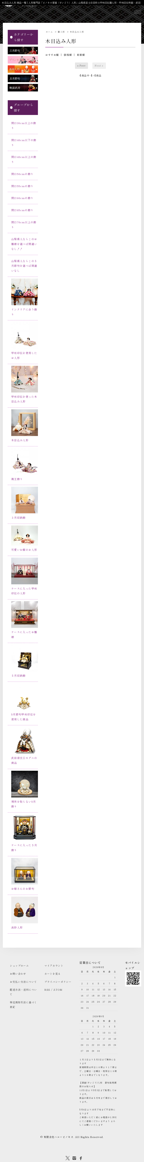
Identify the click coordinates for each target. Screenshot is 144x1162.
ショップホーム (19, 965)
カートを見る (52, 973)
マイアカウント (53, 965)
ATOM (58, 989)
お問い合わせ (18, 973)
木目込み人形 (77, 31)
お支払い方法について (23, 981)
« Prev (81, 65)
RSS (47, 989)
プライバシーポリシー (57, 981)
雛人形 (61, 31)
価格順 (68, 55)
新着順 (81, 55)
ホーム (49, 31)
